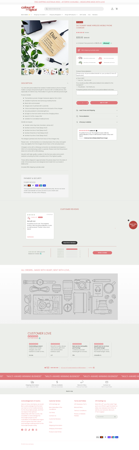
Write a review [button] (102, 253)
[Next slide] (115, 228)
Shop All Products (70, 15)
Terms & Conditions (80, 410)
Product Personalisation (83, 71)
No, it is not (87, 80)
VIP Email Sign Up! (54, 404)
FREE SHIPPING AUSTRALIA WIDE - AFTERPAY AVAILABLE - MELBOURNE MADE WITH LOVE (69, 2)
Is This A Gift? (80, 78)
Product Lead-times (55, 432)
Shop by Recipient (55, 15)
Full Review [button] (30, 237)
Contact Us (52, 416)
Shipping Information (55, 425)
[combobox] (74, 9)
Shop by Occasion (40, 15)
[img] (31, 215)
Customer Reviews (55, 419)
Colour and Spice (29, 444)
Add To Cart (104, 102)
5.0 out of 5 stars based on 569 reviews (73, 368)
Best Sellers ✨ (25, 15)
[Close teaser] (128, 220)
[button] (80, 32)
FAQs (50, 422)
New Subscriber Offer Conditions (55, 408)
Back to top (69, 391)
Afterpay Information (55, 429)
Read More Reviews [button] (69, 243)
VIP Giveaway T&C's (80, 404)
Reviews (95, 15)
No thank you (91, 87)
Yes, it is (80, 80)
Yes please (81, 87)
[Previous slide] (24, 228)
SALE (89, 15)
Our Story (52, 412)
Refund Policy (78, 407)
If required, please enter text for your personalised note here (95, 90)
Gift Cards (83, 15)
